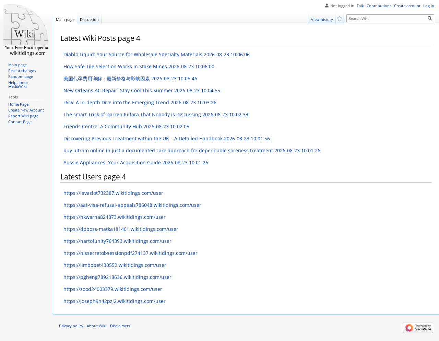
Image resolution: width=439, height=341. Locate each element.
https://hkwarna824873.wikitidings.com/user (114, 217)
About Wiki (96, 326)
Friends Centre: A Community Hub (126, 126)
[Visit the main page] (26, 27)
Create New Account (26, 110)
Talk (360, 5)
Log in (428, 5)
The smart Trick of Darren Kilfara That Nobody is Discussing (155, 114)
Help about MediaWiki (18, 84)
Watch (340, 18)
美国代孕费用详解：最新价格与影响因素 (130, 78)
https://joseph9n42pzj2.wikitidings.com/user (114, 301)
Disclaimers (120, 326)
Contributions (379, 5)
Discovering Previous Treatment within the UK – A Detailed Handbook (166, 138)
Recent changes (22, 70)
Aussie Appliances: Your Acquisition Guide (135, 162)
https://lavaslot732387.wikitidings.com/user (113, 193)
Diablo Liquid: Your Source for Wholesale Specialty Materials (156, 54)
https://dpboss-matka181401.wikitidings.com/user (120, 229)
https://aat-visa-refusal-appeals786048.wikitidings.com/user (132, 205)
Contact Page (20, 121)
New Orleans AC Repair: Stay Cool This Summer (141, 90)
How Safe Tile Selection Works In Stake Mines (138, 66)
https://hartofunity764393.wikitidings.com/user (117, 241)
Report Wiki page (23, 116)
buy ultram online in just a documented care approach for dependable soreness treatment (191, 150)
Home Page (18, 104)
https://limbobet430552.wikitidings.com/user (114, 265)
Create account (407, 5)
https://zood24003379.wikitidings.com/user (112, 289)
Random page (20, 76)
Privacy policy (71, 326)
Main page (65, 19)
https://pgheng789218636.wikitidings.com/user (117, 277)
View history (322, 19)
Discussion (89, 19)
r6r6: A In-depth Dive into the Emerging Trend (139, 102)
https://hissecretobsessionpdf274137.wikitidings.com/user (130, 253)
